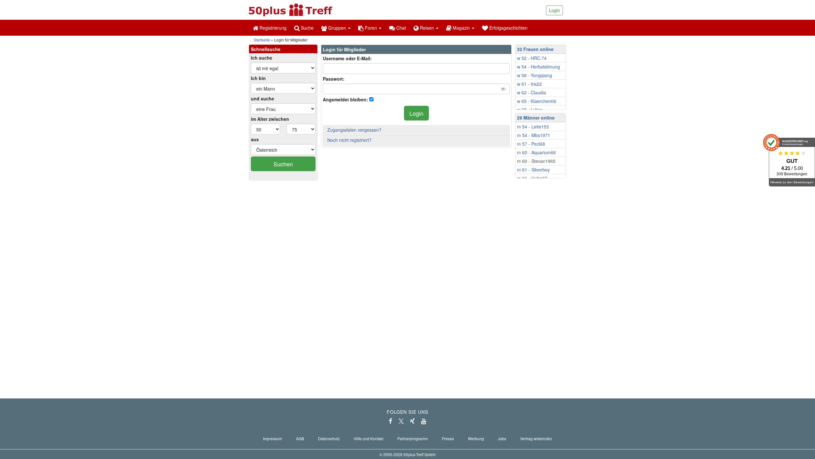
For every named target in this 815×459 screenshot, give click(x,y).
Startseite (262, 39)
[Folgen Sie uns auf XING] (412, 421)
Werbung (476, 438)
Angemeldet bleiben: (345, 99)
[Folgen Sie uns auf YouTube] (423, 421)
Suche (307, 28)
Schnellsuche (265, 49)
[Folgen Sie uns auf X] (401, 421)
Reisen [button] (427, 28)
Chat (400, 28)
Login (554, 10)
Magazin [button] (461, 28)
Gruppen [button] (337, 28)
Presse (448, 438)
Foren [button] (371, 28)
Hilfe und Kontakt (368, 438)
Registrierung (272, 28)
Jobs (502, 438)
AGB (300, 438)
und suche (262, 98)
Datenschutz (329, 438)
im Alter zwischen (270, 119)
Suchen (283, 164)
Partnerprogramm (412, 438)
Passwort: (333, 79)
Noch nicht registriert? (349, 140)
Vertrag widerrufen (536, 438)
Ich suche (261, 58)
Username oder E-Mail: (347, 58)
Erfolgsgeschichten (508, 28)
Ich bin (258, 78)
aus (255, 139)
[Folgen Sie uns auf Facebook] (390, 421)
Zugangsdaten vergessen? (354, 130)
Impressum (272, 438)
